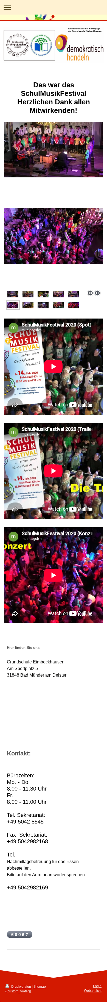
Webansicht (93, 991)
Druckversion (21, 987)
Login (97, 986)
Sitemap (39, 987)
